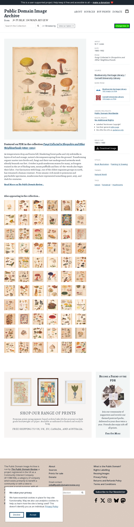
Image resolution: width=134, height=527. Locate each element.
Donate (117, 11)
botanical (106, 185)
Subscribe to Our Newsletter (110, 491)
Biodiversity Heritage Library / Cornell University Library (110, 77)
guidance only (118, 130)
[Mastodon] (123, 502)
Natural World (101, 174)
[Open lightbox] (45, 89)
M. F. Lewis (99, 44)
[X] (102, 502)
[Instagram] (109, 502)
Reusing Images (101, 473)
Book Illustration (102, 164)
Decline (16, 515)
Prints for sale (56, 473)
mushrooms (118, 185)
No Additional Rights (104, 120)
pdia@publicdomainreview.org (64, 485)
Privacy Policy (100, 477)
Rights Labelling (102, 469)
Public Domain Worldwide (106, 113)
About (78, 11)
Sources (89, 11)
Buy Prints (103, 11)
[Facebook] (96, 502)
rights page (114, 127)
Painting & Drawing (119, 164)
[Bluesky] (116, 502)
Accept (33, 515)
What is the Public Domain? (107, 466)
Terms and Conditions (105, 484)
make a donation (101, 2)
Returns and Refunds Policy (108, 480)
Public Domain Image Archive (25, 13)
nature (97, 185)
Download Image (108, 148)
